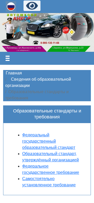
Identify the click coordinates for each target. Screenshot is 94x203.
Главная (14, 73)
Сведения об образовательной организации (38, 82)
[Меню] (7, 58)
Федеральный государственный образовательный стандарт (48, 141)
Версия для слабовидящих (32, 6)
